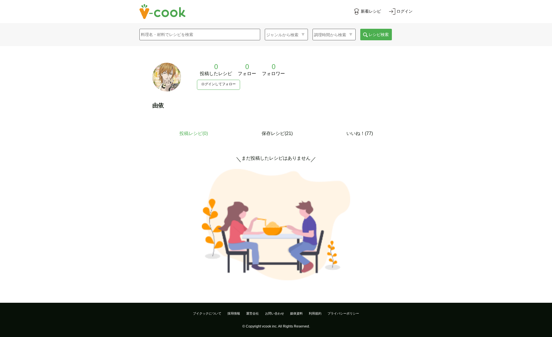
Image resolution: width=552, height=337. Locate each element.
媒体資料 (296, 313)
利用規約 (315, 313)
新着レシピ (371, 11)
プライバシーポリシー (343, 313)
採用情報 (233, 313)
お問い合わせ (274, 313)
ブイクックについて (207, 313)
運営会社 (252, 313)
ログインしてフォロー (218, 84)
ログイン (404, 11)
